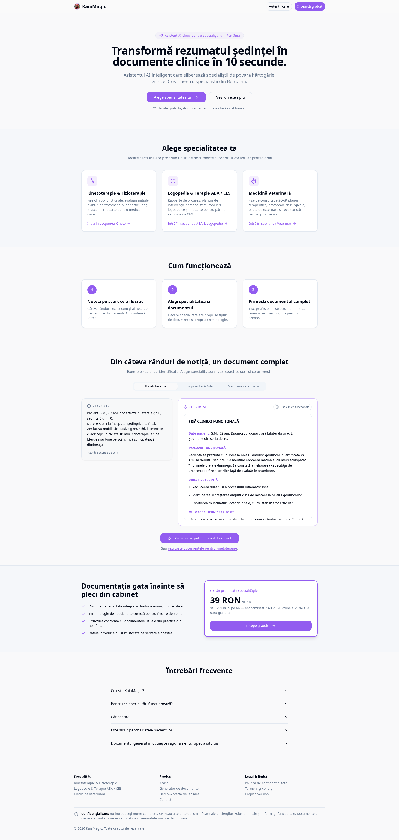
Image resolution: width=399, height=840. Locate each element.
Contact (165, 799)
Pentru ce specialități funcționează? (142, 703)
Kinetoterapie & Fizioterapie (95, 783)
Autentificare (279, 6)
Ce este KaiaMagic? (127, 690)
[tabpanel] (199, 474)
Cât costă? (120, 716)
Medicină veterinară (89, 794)
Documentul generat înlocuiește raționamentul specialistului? (164, 743)
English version (257, 794)
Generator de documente (179, 788)
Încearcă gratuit (309, 6)
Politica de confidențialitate (266, 783)
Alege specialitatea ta (172, 97)
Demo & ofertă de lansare (179, 794)
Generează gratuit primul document (203, 538)
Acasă (164, 783)
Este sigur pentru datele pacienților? (142, 730)
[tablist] (199, 386)
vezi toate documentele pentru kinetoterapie (202, 548)
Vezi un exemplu (230, 97)
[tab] (156, 386)
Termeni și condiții (259, 788)
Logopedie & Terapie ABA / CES (98, 788)
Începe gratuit (257, 625)
